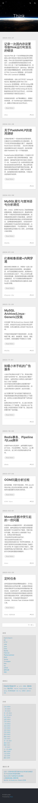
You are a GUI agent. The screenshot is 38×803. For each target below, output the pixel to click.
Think (19, 15)
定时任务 (10, 578)
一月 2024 (7, 711)
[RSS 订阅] (30, 3)
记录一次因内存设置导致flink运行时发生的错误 (17, 47)
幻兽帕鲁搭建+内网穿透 (18, 259)
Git (5, 640)
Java (11, 501)
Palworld (7, 295)
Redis (6, 464)
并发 (5, 672)
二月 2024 (7, 709)
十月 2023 (7, 717)
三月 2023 (7, 721)
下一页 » (31, 625)
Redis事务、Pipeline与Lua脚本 (18, 438)
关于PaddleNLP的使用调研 (18, 131)
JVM (6, 501)
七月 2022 (7, 730)
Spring (6, 659)
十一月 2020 (8, 749)
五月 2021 (7, 743)
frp (13, 295)
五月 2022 (7, 734)
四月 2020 (7, 751)
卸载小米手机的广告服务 (17, 367)
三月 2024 (7, 706)
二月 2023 (7, 724)
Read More (9, 108)
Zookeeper (7, 661)
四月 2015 (7, 758)
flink (6, 115)
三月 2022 (7, 738)
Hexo (11, 796)
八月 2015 (7, 753)
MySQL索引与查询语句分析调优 (18, 203)
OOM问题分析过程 (16, 480)
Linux (5, 648)
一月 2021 (7, 747)
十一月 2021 (8, 741)
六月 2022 (7, 732)
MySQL (7, 243)
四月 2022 (7, 736)
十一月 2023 (8, 715)
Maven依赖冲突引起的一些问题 (18, 518)
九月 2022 (7, 726)
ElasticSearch (8, 638)
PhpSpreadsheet (9, 655)
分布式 (6, 668)
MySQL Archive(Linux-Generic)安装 (15, 314)
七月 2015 (7, 756)
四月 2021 (7, 745)
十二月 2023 (8, 713)
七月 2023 (7, 719)
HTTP (5, 642)
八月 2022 (7, 728)
